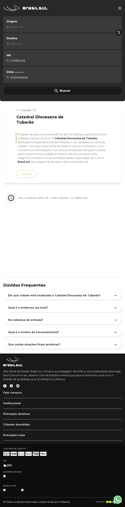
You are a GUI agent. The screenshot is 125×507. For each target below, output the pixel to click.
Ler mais (27, 174)
